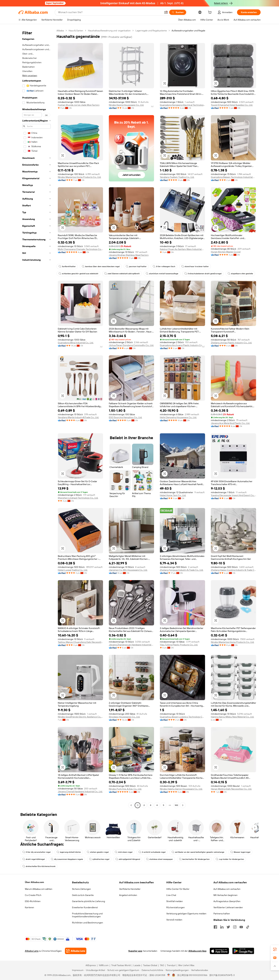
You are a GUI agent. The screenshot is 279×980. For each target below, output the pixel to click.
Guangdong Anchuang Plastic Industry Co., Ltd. (182, 345)
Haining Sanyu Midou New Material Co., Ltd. (232, 716)
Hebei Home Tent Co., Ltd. (173, 495)
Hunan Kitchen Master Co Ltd (225, 251)
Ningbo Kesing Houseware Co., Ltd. (126, 105)
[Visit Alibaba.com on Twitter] (228, 927)
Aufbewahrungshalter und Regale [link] (188, 30)
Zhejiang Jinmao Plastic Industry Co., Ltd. (231, 342)
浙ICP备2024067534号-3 (222, 975)
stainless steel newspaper (161, 859)
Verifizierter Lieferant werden (228, 907)
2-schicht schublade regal (153, 852)
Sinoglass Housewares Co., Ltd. (124, 716)
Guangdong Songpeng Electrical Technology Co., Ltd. (182, 105)
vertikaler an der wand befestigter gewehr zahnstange (199, 852)
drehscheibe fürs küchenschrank (40, 866)
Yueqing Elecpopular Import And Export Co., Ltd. (233, 495)
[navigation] (36, 418)
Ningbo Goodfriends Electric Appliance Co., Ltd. (80, 716)
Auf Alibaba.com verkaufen (226, 889)
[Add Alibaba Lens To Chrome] (75, 951)
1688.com (103, 965)
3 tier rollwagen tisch (165, 266)
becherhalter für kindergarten (196, 859)
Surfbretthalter (69, 266)
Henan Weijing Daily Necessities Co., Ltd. (231, 789)
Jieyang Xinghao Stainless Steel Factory (129, 255)
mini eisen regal (125, 852)
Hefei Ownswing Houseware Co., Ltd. (178, 417)
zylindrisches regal (100, 859)
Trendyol (171, 965)
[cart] (210, 12)
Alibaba (60, 30)
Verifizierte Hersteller (129, 889)
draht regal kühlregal (35, 859)
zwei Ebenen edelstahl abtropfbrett (124, 273)
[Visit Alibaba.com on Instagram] (235, 927)
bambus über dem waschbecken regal (102, 266)
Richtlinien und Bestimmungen (87, 922)
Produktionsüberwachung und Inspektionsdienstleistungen (87, 915)
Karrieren (29, 907)
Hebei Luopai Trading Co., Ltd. (73, 570)
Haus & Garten (76, 30)
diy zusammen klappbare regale (68, 859)
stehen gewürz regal (99, 852)
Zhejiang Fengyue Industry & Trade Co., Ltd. (181, 570)
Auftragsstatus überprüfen (226, 901)
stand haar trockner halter (197, 266)
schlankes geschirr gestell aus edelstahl (80, 273)
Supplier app (135, 951)
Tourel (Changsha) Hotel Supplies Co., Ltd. (232, 105)
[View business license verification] (168, 975)
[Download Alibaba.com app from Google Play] (243, 951)
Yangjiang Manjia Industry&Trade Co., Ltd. (78, 417)
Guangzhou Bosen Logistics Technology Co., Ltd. (182, 716)
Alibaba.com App (197, 951)
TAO (162, 965)
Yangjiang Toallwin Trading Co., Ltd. (177, 177)
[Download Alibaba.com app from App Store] (219, 951)
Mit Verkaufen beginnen (225, 895)
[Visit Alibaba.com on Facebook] (215, 927)
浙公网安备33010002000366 (192, 975)
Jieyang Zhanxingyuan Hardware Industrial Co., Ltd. (131, 644)
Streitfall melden (174, 901)
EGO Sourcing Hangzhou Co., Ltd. (125, 417)
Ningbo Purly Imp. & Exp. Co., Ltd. (125, 789)
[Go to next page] (183, 805)
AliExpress (91, 965)
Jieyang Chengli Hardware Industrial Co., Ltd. (80, 791)
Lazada (136, 965)
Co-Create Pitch (33, 895)
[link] (275, 949)
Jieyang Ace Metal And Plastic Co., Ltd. (230, 423)
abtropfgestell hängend (129, 859)
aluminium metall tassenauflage (163, 273)
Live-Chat (171, 895)
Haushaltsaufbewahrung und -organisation (109, 30)
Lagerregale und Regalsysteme (151, 30)
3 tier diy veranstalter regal (38, 852)
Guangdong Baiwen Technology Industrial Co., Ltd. (233, 177)
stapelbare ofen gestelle (242, 273)
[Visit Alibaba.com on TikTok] (248, 927)
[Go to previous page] (131, 805)
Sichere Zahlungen (81, 889)
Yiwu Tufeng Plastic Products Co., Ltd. (179, 644)
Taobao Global (150, 965)
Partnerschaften (221, 913)
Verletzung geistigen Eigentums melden (186, 913)
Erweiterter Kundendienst (85, 907)
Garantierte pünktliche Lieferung (88, 901)
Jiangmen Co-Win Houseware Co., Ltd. (128, 570)
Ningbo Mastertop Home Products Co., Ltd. (79, 177)
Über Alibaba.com (34, 882)
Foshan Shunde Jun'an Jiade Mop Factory (78, 105)
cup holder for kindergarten (231, 859)
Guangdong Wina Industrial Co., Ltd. (75, 342)
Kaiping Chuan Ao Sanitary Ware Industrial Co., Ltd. (182, 249)
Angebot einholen (128, 895)
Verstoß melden (174, 919)
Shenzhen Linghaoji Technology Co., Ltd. (78, 498)
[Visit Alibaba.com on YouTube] (241, 927)
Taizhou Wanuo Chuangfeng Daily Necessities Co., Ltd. (80, 642)
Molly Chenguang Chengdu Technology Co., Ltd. (80, 249)
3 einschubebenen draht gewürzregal (205, 273)
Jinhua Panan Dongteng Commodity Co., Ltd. (131, 345)
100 (176, 805)
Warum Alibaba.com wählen (38, 889)
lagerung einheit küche (70, 852)
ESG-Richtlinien (33, 901)
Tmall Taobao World (121, 965)
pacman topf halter (138, 266)
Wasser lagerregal (242, 852)
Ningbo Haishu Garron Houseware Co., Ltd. (181, 789)
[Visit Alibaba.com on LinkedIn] (222, 927)
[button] (166, 12)
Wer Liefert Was (186, 965)
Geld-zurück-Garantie (83, 895)
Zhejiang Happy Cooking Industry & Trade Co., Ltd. (233, 570)
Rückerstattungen (175, 907)
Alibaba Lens (31, 951)
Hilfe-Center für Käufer (177, 889)
